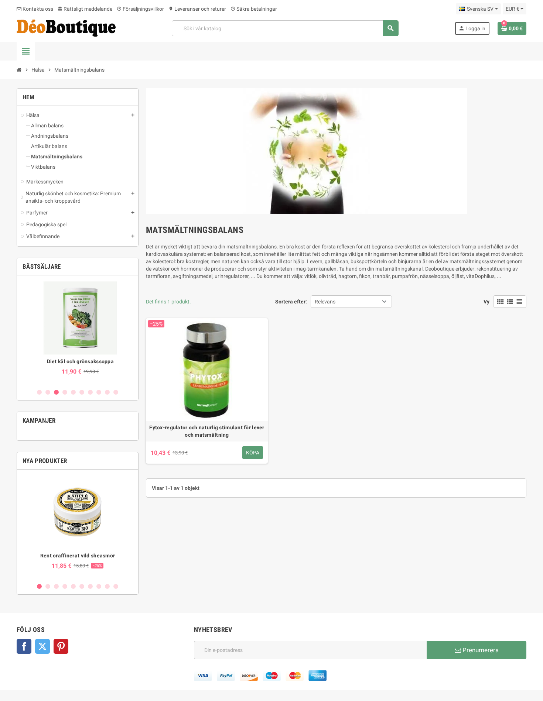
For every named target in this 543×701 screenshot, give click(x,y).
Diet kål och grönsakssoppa (77, 361)
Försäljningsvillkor (140, 9)
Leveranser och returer (197, 9)
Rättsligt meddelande (85, 9)
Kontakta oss (37, 9)
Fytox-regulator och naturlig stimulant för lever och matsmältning (206, 431)
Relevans (325, 302)
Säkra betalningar (253, 9)
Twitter (42, 646)
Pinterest (61, 646)
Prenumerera (480, 650)
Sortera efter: (291, 302)
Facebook (24, 646)
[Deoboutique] (66, 28)
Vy (486, 302)
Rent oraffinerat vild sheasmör (77, 556)
